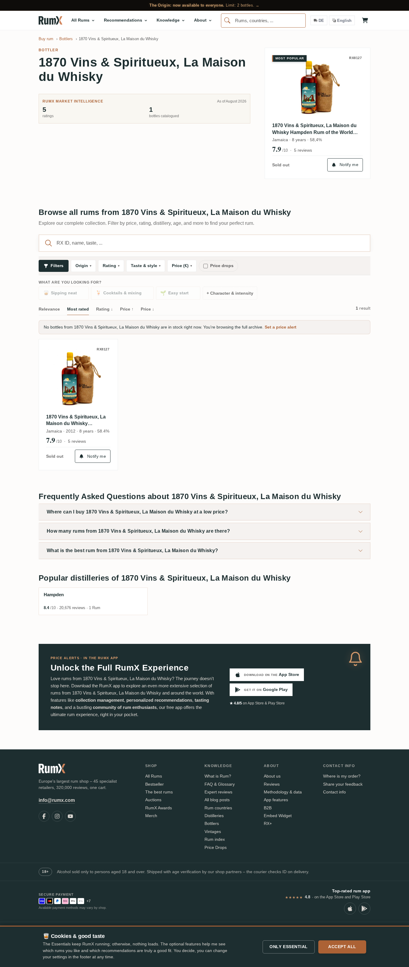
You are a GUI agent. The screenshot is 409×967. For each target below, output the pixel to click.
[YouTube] (70, 816)
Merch (151, 815)
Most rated (78, 309)
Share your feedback (343, 784)
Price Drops (216, 847)
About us (272, 776)
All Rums (153, 776)
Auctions (153, 799)
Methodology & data (283, 792)
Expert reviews (218, 792)
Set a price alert (280, 327)
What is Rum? (218, 776)
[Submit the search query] (48, 243)
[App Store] (350, 909)
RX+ (268, 823)
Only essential (288, 946)
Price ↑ (127, 309)
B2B (268, 807)
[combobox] (263, 20)
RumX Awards (158, 807)
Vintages (213, 831)
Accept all (342, 946)
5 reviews (303, 150)
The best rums (159, 792)
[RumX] (50, 20)
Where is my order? (341, 776)
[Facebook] (44, 816)
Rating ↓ (104, 309)
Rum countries (218, 807)
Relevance (49, 309)
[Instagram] (57, 816)
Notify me (349, 164)
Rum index (215, 839)
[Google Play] (364, 909)
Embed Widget (278, 815)
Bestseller (154, 784)
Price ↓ (147, 309)
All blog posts (217, 799)
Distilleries (214, 815)
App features (276, 799)
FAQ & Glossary (220, 784)
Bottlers (212, 823)
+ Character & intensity (230, 293)
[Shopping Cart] (365, 20)
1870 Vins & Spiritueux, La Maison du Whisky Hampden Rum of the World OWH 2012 (314, 129)
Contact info (334, 792)
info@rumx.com (57, 800)
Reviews (272, 784)
